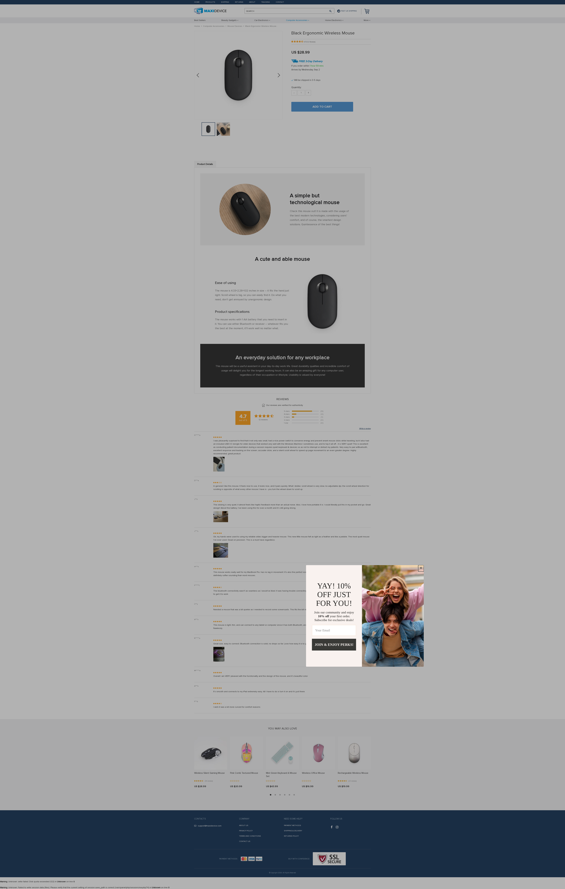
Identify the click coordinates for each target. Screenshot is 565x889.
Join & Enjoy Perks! (334, 645)
